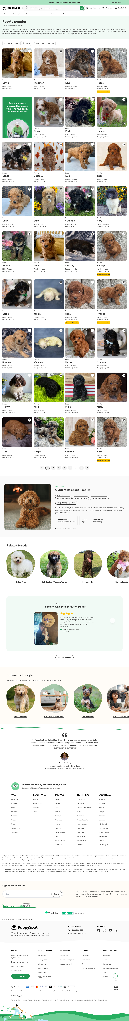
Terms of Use (15, 1000)
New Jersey (81, 828)
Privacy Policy (27, 1000)
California (14, 799)
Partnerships (42, 972)
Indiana (57, 803)
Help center (86, 960)
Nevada (14, 816)
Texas (35, 812)
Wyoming (14, 832)
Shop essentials (16, 970)
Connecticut (81, 799)
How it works (41, 14)
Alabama (102, 799)
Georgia (101, 812)
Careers (105, 977)
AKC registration (43, 960)
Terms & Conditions (88, 968)
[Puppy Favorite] (29, 51)
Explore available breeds (19, 962)
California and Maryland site (64, 1000)
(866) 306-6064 (78, 930)
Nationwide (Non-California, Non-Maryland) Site (91, 1000)
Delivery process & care (59, 14)
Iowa (57, 807)
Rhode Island (81, 841)
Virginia (101, 841)
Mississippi (103, 824)
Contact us (85, 955)
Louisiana (102, 820)
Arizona (35, 799)
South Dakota (60, 841)
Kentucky (102, 816)
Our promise (107, 964)
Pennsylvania (81, 836)
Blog (104, 972)
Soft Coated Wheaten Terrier (54, 582)
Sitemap (37, 1000)
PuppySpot (5, 919)
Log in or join (42, 955)
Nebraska (58, 828)
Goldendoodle (121, 582)
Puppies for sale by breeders (19, 919)
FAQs (83, 964)
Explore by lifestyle (17, 966)
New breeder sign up (67, 960)
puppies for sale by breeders (51, 788)
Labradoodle (87, 582)
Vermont (80, 845)
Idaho (13, 807)
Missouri (58, 824)
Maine (79, 812)
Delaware (80, 803)
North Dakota (60, 832)
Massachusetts (82, 820)
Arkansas (102, 803)
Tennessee (103, 836)
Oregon (14, 820)
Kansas (57, 812)
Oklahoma (36, 807)
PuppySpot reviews (44, 977)
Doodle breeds (20, 716)
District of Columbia (84, 807)
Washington (15, 828)
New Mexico (37, 803)
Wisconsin (58, 845)
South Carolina (104, 832)
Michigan (58, 816)
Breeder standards (66, 964)
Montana (14, 812)
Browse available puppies (12, 14)
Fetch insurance (43, 968)
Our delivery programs (110, 968)
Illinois (57, 799)
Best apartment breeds (54, 716)
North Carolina (104, 828)
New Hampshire (82, 824)
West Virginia (103, 845)
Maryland (80, 816)
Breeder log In (64, 955)
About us (29, 14)
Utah (13, 824)
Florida (101, 807)
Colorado (14, 803)
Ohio (56, 836)
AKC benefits (42, 964)
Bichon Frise (21, 582)
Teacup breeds (88, 716)
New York (80, 832)
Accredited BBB (47, 1000)
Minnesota (58, 820)
